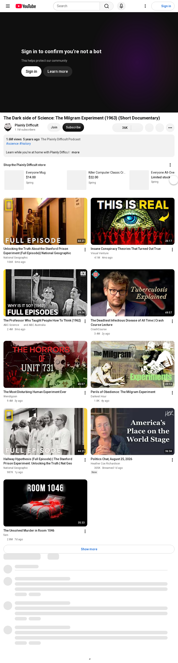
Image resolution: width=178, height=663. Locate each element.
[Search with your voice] (121, 6)
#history (25, 143)
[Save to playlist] (159, 127)
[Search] (107, 6)
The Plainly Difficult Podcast (60, 139)
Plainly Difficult (26, 125)
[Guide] (7, 6)
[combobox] (78, 6)
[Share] (149, 127)
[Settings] (145, 6)
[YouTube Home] (25, 6)
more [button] (75, 152)
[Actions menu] (170, 165)
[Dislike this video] (137, 127)
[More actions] (170, 127)
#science (12, 143)
